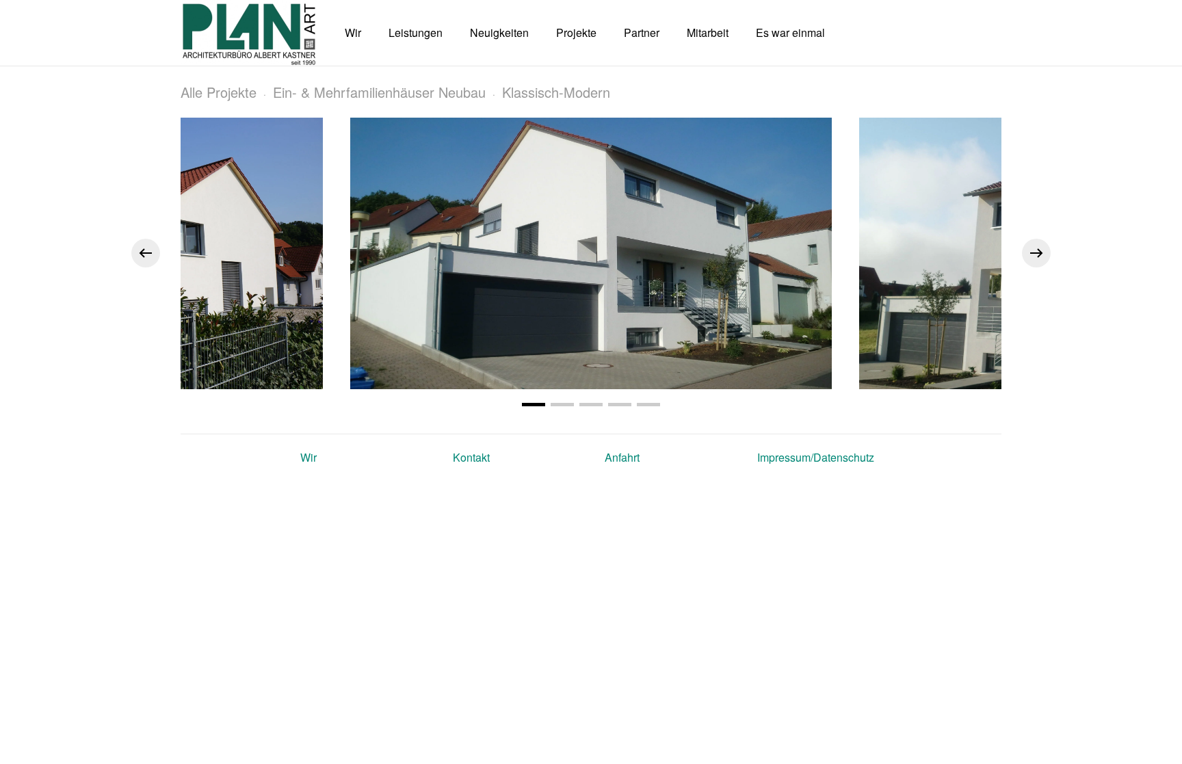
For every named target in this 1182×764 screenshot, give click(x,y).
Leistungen (416, 32)
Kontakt (471, 457)
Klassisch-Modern (556, 92)
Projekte (576, 32)
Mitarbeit (707, 32)
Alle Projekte (219, 92)
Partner (641, 32)
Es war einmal (790, 32)
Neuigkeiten (499, 32)
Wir (353, 32)
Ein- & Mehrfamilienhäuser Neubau (379, 92)
